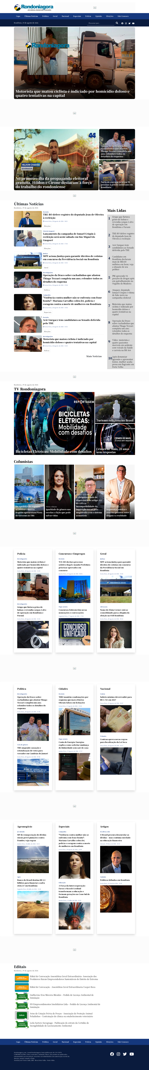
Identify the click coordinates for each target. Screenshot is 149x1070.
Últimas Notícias (31, 16)
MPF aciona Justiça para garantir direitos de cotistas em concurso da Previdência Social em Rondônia (73, 257)
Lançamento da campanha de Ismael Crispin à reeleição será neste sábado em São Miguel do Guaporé (69, 237)
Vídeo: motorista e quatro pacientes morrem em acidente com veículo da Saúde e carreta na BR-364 (122, 345)
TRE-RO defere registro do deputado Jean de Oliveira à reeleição (73, 216)
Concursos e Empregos (72, 553)
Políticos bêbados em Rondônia (115, 880)
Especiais (77, 16)
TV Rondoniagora (30, 388)
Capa (18, 16)
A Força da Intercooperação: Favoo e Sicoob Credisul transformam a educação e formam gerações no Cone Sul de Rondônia (74, 891)
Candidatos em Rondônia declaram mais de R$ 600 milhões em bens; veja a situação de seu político (122, 263)
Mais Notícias (94, 356)
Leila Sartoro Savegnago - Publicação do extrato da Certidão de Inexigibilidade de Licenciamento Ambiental (59, 1024)
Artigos (104, 826)
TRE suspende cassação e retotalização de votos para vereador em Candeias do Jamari (32, 751)
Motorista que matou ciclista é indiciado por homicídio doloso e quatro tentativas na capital (69, 340)
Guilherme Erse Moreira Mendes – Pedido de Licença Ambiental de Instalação (62, 996)
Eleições (109, 16)
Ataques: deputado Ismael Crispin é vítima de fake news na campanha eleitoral (123, 294)
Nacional (65, 16)
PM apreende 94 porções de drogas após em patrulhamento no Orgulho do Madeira (123, 280)
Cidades (63, 688)
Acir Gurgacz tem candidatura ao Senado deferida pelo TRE (71, 321)
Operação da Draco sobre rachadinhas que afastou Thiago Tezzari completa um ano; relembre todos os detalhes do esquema (72, 278)
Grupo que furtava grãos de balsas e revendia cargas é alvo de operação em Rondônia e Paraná (122, 222)
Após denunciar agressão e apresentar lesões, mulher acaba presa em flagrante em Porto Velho (123, 361)
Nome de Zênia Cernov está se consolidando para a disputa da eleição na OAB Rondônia (114, 613)
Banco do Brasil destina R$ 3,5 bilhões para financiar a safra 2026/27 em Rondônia (31, 883)
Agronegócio (24, 826)
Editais (20, 966)
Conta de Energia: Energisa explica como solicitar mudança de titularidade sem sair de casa (74, 745)
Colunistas (23, 461)
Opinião (98, 16)
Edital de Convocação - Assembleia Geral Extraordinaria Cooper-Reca (62, 987)
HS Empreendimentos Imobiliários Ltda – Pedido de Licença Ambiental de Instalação (65, 1005)
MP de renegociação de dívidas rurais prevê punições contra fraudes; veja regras (31, 838)
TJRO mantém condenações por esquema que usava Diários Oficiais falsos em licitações (73, 700)
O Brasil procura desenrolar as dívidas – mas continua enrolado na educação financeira (115, 838)
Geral (55, 16)
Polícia (88, 16)
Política (45, 16)
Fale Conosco (123, 16)
